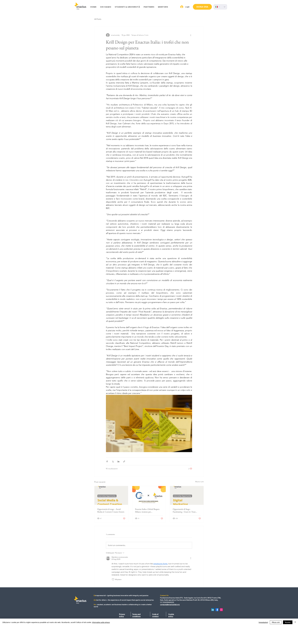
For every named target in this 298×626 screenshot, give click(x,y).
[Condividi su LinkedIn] (118, 461)
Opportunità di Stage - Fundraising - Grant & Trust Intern (184, 510)
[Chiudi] (295, 622)
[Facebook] (217, 609)
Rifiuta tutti (276, 622)
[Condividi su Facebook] (107, 461)
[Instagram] (221, 609)
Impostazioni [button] (263, 622)
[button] (106, 7)
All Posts (97, 19)
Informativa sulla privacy (101, 622)
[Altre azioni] (190, 35)
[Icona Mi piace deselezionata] (113, 579)
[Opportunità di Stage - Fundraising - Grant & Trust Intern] (187, 495)
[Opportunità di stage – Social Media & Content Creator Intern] (111, 495)
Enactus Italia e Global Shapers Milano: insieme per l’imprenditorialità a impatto (147, 510)
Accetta (287, 622)
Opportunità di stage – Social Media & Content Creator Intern (110, 510)
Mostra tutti (199, 482)
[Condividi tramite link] (124, 461)
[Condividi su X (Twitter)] (113, 461)
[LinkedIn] (212, 609)
